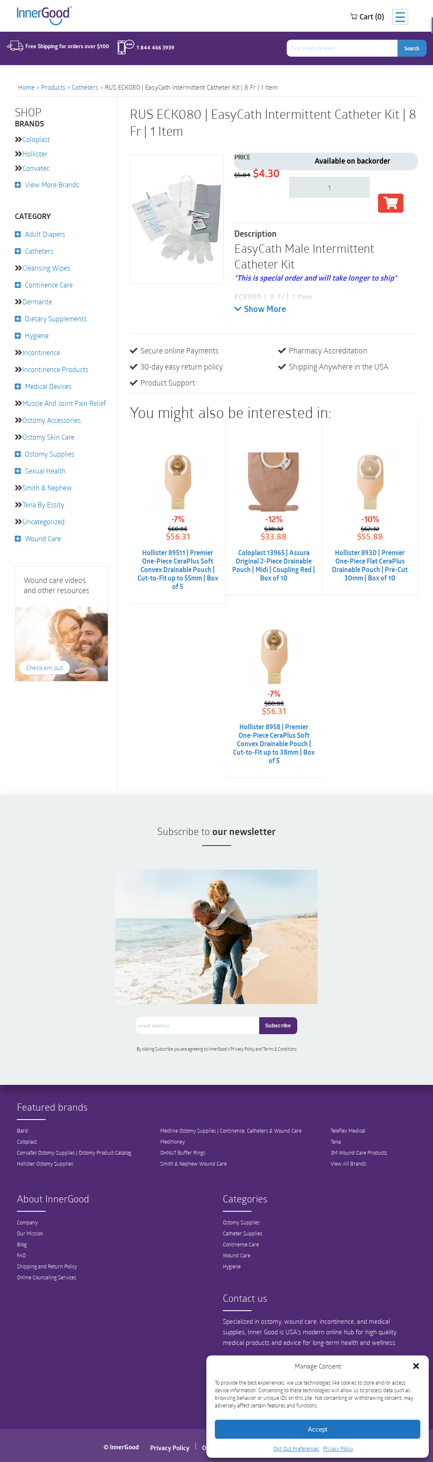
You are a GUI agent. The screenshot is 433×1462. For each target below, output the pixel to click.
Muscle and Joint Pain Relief (64, 403)
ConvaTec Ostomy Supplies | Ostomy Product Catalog (74, 1152)
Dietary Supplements (56, 318)
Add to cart (390, 203)
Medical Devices (48, 386)
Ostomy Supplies (49, 453)
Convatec (35, 168)
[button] (416, 1366)
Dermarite (37, 301)
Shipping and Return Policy (47, 1266)
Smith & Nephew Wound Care (193, 1163)
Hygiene (37, 335)
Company (27, 1222)
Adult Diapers (45, 234)
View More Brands (52, 184)
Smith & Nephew (47, 487)
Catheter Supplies (242, 1233)
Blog (22, 1244)
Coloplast (36, 139)
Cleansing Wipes (46, 267)
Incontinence (41, 352)
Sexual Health (45, 470)
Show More (265, 310)
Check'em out (44, 667)
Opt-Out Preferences (296, 1448)
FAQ (21, 1255)
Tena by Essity (43, 504)
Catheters (85, 87)
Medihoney (172, 1141)
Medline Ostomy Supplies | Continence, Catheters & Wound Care (230, 1130)
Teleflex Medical (348, 1130)
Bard (22, 1130)
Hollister (34, 153)
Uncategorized (43, 521)
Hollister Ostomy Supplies (45, 1163)
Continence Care (49, 284)
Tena (336, 1141)
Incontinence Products (55, 369)
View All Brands (348, 1163)
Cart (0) (371, 16)
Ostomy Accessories (51, 420)
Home (26, 87)
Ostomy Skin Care (48, 437)
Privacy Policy (338, 1448)
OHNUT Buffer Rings (182, 1152)
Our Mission (30, 1233)
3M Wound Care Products (359, 1152)
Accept (317, 1429)
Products (53, 87)
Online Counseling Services (46, 1277)
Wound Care (43, 538)
